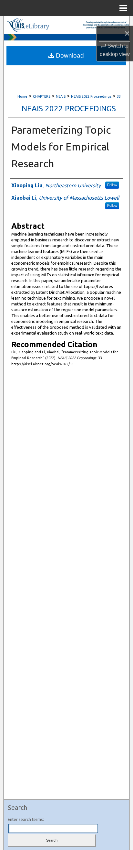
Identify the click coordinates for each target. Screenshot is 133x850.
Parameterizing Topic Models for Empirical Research (61, 146)
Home (22, 96)
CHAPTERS (41, 96)
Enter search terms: (26, 819)
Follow (112, 185)
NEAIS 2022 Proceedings (91, 96)
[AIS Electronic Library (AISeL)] (66, 25)
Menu (123, 8)
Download (69, 55)
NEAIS (61, 96)
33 (119, 96)
